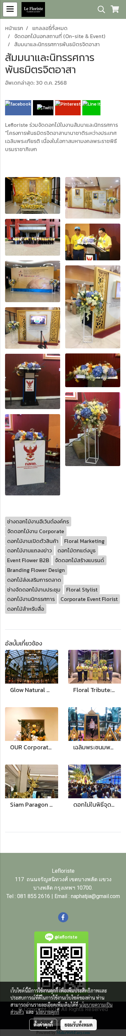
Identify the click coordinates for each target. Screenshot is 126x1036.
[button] (99, 9)
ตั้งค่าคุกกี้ (43, 1024)
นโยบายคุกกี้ (47, 1012)
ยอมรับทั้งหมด (79, 1024)
